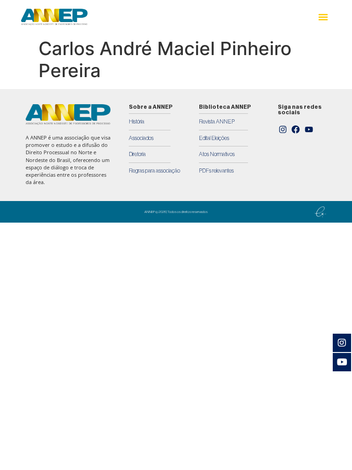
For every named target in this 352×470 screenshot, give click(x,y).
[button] (323, 17)
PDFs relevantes (216, 170)
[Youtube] (309, 130)
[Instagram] (283, 130)
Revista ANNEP (217, 121)
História (136, 121)
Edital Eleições (214, 138)
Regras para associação (154, 170)
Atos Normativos (217, 154)
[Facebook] (296, 130)
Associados (141, 138)
